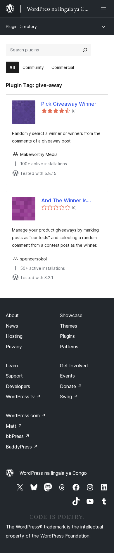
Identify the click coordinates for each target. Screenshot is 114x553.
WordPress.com (26, 415)
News (12, 326)
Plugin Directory (21, 26)
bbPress (18, 436)
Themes (68, 326)
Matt (14, 426)
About (12, 315)
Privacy (14, 346)
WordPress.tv (23, 396)
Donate (71, 386)
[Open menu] (104, 9)
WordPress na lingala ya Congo (53, 473)
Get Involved (74, 365)
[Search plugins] (85, 50)
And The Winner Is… (66, 200)
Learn (12, 365)
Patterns (69, 346)
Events (67, 376)
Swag (69, 396)
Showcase (71, 315)
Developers (18, 386)
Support (14, 376)
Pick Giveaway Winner (68, 104)
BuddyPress (22, 447)
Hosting (14, 336)
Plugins (67, 336)
